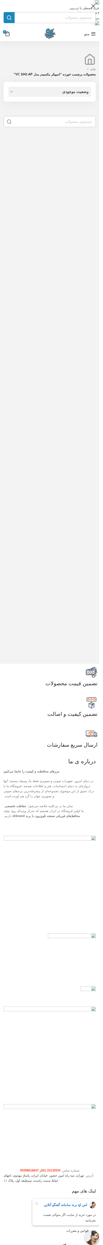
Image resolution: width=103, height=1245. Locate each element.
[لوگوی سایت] (50, 33)
